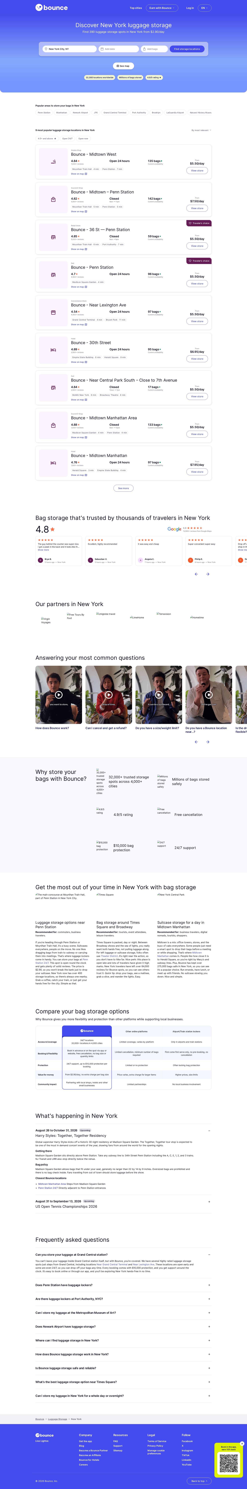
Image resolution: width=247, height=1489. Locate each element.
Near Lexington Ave (143, 1264)
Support (117, 1445)
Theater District (109, 956)
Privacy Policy (155, 1445)
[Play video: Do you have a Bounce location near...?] (209, 695)
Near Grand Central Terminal (112, 1264)
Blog (81, 1445)
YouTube (187, 1464)
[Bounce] (51, 7)
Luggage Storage (57, 1419)
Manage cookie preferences (156, 1452)
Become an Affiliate (90, 1455)
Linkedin (186, 1459)
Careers (83, 1464)
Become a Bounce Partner (93, 1450)
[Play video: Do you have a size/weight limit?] (159, 695)
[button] (187, 49)
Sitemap (117, 1450)
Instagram (187, 1450)
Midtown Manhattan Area (52, 1183)
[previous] (196, 574)
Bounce (39, 1419)
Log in (190, 7)
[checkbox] (44, 112)
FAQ (115, 1441)
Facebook (187, 1441)
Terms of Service (157, 1441)
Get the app (85, 1441)
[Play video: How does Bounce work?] (58, 695)
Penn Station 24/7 (48, 1187)
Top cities (136, 7)
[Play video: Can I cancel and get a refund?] (108, 695)
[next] (208, 574)
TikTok (185, 1455)
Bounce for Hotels (89, 1459)
